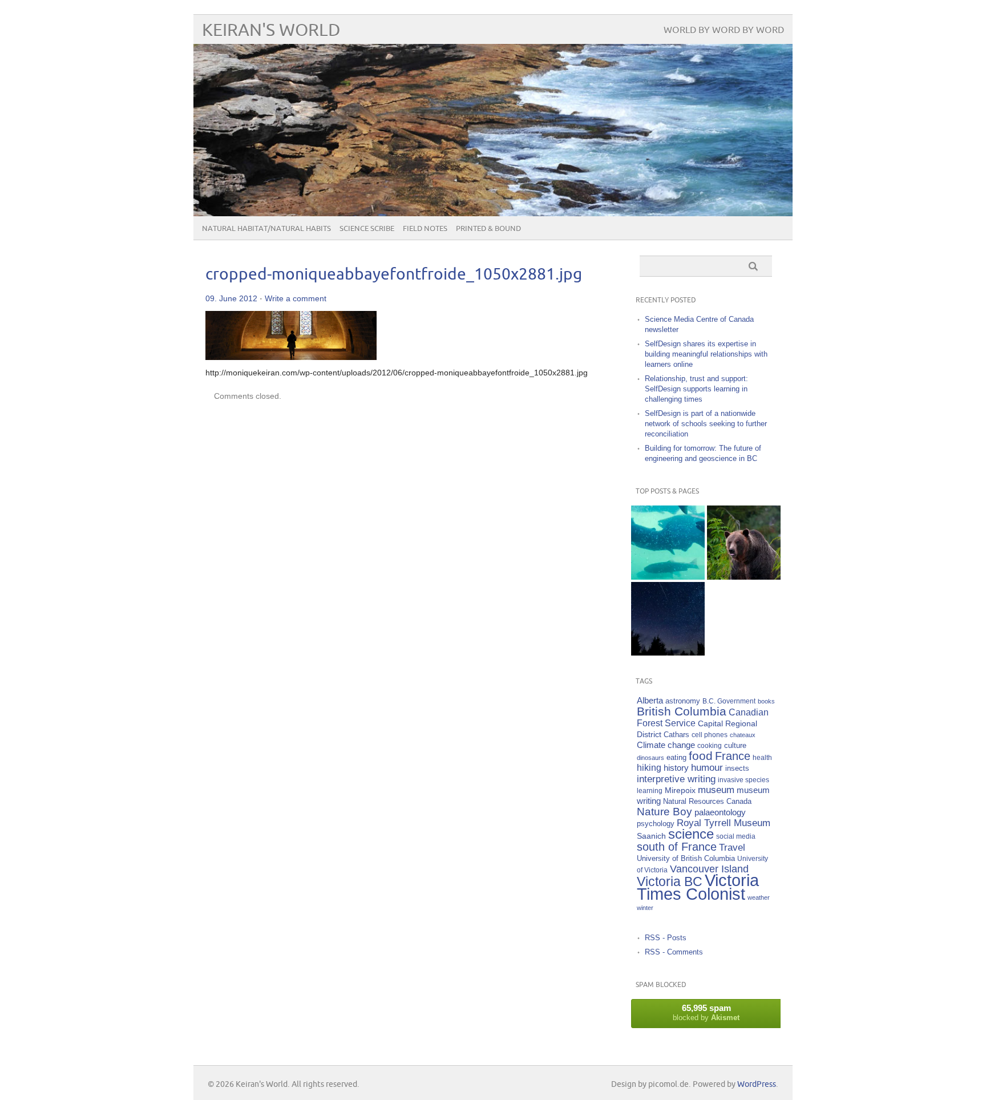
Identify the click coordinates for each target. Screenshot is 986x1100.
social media (735, 836)
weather (758, 897)
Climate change (666, 745)
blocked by (706, 1012)
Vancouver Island (709, 869)
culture (735, 746)
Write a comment (295, 298)
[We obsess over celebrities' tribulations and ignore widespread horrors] (744, 542)
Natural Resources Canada (707, 801)
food (701, 755)
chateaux (742, 734)
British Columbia (681, 711)
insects (737, 769)
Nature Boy (664, 812)
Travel (732, 847)
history (676, 768)
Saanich (651, 835)
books (766, 701)
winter (645, 907)
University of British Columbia (686, 858)
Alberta (650, 700)
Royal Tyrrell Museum (723, 823)
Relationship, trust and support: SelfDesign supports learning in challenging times (696, 388)
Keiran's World (271, 30)
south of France (677, 846)
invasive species (743, 779)
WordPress (756, 1084)
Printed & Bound (488, 229)
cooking (709, 745)
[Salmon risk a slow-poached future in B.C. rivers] (668, 542)
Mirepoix (680, 790)
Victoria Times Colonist (698, 887)
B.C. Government (728, 701)
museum (716, 789)
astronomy (682, 701)
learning (649, 790)
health (762, 757)
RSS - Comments (674, 952)
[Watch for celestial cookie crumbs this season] (668, 619)
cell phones (710, 734)
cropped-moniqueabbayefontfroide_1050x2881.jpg (393, 274)
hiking (649, 768)
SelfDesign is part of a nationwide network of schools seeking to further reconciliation (706, 423)
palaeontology (720, 812)
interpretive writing (676, 778)
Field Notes (425, 229)
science (691, 834)
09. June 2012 (231, 298)
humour (707, 767)
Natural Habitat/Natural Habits (266, 229)
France (732, 756)
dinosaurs (650, 757)
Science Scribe (367, 229)
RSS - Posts (665, 937)
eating (676, 758)
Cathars (676, 734)
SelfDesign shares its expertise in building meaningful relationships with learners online (706, 354)
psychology (655, 823)
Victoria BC (669, 881)
